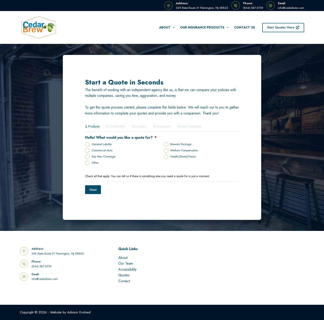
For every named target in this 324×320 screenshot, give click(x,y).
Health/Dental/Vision (183, 157)
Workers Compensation (184, 150)
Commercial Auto (102, 150)
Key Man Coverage (103, 157)
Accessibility (127, 269)
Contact (124, 281)
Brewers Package (180, 144)
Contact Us (244, 27)
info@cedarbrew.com (291, 8)
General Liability (102, 144)
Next (93, 189)
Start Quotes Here (280, 27)
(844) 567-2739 (253, 8)
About (164, 27)
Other (95, 163)
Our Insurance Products (202, 27)
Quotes (123, 275)
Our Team (125, 263)
